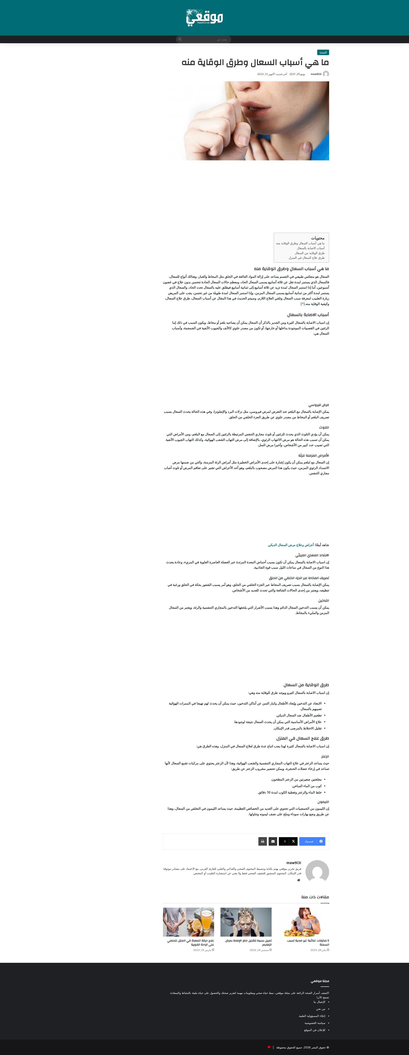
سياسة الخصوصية (315, 1023)
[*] (303, 304)
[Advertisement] (246, 196)
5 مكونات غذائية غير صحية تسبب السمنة (308, 942)
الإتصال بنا (319, 1001)
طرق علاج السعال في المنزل (307, 257)
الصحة (323, 52)
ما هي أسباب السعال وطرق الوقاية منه (300, 243)
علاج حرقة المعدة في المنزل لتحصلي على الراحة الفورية (190, 942)
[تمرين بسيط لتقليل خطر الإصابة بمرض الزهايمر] (246, 922)
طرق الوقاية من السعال (310, 253)
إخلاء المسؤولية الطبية (312, 1016)
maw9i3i (316, 74)
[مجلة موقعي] (204, 18)
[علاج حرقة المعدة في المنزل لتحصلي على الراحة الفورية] (188, 922)
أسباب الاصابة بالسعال (311, 248)
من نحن (320, 1008)
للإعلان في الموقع (314, 1030)
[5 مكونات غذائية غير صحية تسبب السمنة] (303, 922)
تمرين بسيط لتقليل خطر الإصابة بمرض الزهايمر (248, 942)
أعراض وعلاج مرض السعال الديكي (291, 545)
